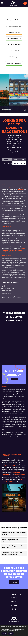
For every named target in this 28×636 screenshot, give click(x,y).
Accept (4, 633)
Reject (10, 633)
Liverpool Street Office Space (14, 26)
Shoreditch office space (8, 252)
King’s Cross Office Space (14, 44)
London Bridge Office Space (14, 50)
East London (12, 188)
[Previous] (2, 93)
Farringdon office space (15, 250)
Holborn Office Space (14, 32)
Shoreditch (21, 189)
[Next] (25, 93)
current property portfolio (9, 465)
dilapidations (5, 474)
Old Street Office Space (14, 38)
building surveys (15, 472)
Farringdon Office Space (14, 20)
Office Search (14, 582)
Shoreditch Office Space (14, 63)
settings (16, 630)
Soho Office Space (14, 57)
